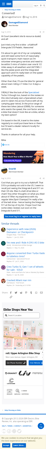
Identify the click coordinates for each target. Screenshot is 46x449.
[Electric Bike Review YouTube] (4, 431)
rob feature (11, 283)
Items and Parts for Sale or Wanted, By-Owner (28, 272)
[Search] (44, 5)
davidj (9, 245)
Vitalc (8, 272)
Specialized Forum (23, 259)
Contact (17, 426)
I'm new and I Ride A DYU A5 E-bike (25, 242)
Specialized (33, 92)
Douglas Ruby (11, 235)
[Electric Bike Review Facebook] (9, 431)
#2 (44, 178)
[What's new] (40, 5)
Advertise (27, 426)
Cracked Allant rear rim (19, 280)
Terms (10, 426)
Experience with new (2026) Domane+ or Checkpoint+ (21, 230)
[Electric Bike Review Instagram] (14, 431)
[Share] (40, 31)
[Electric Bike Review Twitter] (19, 431)
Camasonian (11, 259)
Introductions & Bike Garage (22, 245)
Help (4, 426)
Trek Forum (22, 235)
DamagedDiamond (12, 17)
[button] (3, 4)
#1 (44, 32)
